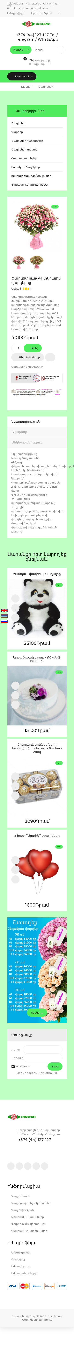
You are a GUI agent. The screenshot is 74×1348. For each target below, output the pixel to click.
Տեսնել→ (37, 1012)
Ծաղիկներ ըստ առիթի (27, 140)
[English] (4, 610)
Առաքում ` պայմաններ (27, 1217)
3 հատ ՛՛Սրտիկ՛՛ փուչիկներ (37, 836)
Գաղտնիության (22, 1210)
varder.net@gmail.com (32, 8)
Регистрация (48, 1072)
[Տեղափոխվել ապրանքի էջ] (37, 608)
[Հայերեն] (4, 616)
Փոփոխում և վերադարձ (28, 1223)
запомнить (22, 1066)
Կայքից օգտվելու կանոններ (30, 1203)
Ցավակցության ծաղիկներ (30, 184)
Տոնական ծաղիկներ (25, 167)
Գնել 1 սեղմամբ (29, 357)
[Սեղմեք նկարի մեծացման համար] (37, 226)
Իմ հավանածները (24, 1273)
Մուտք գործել (20, 1252)
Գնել (34, 348)
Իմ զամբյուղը (20, 1266)
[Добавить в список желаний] (50, 357)
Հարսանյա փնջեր (24, 158)
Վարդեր (17, 132)
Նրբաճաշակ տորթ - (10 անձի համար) (37, 659)
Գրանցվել (18, 1259)
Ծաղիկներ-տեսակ (24, 149)
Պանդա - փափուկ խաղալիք (37, 574)
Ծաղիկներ (18, 123)
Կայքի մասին (20, 1196)
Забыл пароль (27, 1072)
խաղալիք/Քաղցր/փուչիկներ (31, 175)
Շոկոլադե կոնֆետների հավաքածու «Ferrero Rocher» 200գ (37, 748)
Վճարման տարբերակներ (29, 1230)
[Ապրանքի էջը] (15, 618)
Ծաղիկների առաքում (37, 1319)
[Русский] (4, 621)
